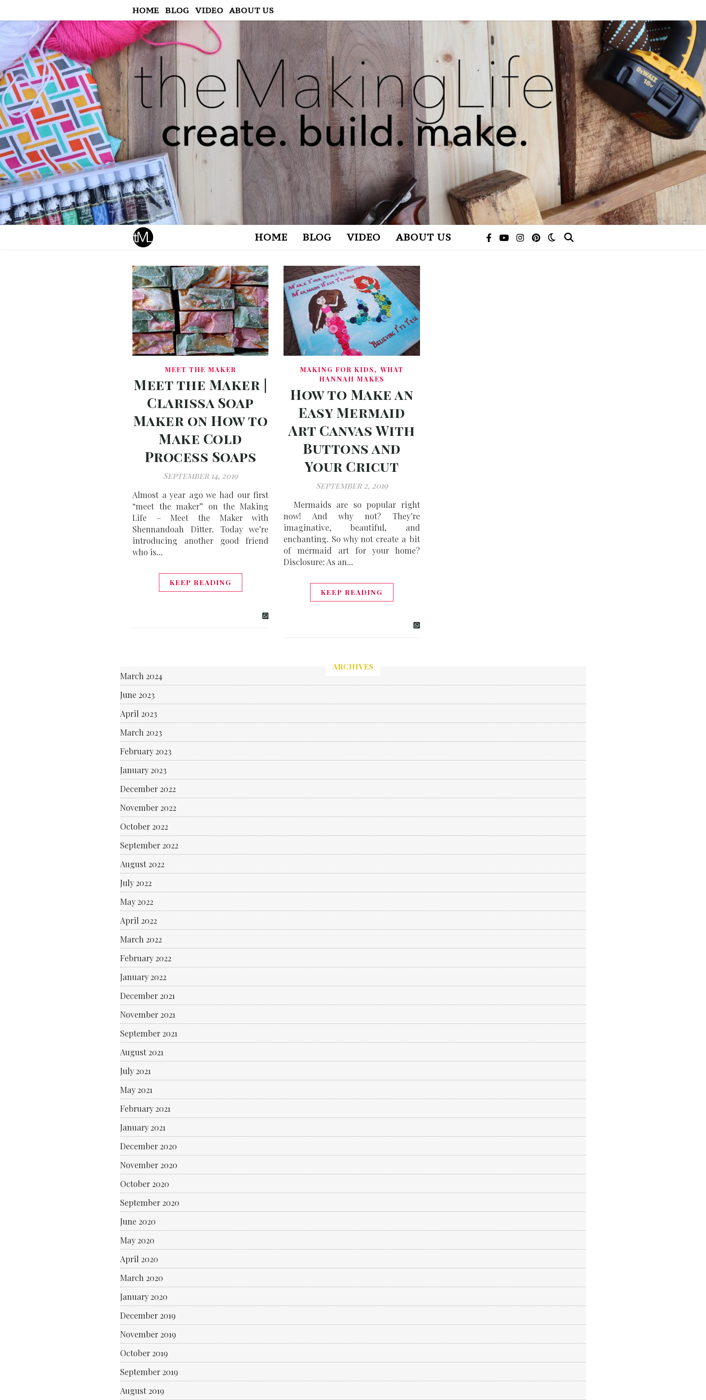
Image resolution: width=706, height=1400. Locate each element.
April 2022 (138, 920)
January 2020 (144, 1296)
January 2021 (142, 1127)
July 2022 (136, 882)
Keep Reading (201, 582)
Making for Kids (337, 369)
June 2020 (138, 1221)
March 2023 (141, 732)
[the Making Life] (353, 122)
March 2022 (141, 939)
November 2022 (148, 807)
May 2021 (136, 1089)
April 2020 (139, 1258)
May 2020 (137, 1239)
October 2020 (144, 1183)
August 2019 (142, 1390)
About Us (251, 10)
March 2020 (141, 1277)
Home (145, 10)
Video (209, 10)
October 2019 (144, 1352)
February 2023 (146, 750)
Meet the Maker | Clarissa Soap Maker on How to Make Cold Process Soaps (200, 420)
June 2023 (137, 694)
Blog (177, 10)
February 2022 (145, 957)
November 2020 (148, 1164)
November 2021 (147, 1014)
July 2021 (135, 1070)
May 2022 (136, 901)
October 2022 (144, 826)
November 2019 (148, 1333)
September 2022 (149, 844)
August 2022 (142, 863)
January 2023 (143, 769)
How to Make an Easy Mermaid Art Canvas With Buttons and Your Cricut (351, 430)
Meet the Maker (200, 369)
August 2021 (141, 1051)
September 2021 (148, 1033)
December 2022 (148, 788)
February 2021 (145, 1108)
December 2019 (148, 1315)
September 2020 (149, 1202)
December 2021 (147, 995)
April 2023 (138, 713)
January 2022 (143, 976)
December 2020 (148, 1145)
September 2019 (149, 1371)
